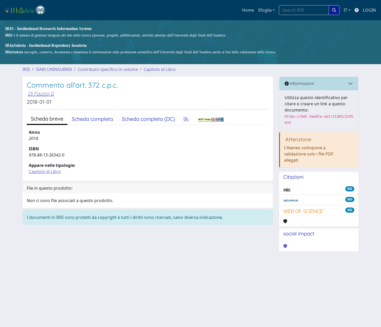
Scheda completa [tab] (92, 119)
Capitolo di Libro (160, 69)
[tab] (186, 119)
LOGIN (369, 10)
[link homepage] (27, 10)
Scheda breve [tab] (47, 118)
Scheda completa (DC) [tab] (148, 119)
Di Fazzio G (41, 93)
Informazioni (301, 83)
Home (248, 10)
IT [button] (345, 10)
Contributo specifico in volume (108, 69)
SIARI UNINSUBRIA (54, 69)
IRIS (26, 69)
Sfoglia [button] (265, 10)
